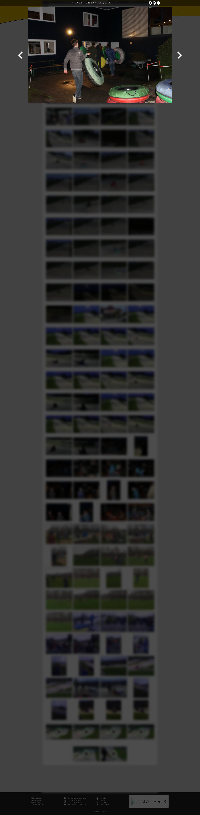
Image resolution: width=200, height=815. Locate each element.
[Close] (158, 3)
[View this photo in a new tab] (154, 3)
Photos (74, 3)
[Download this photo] (150, 3)
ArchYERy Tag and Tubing (103, 3)
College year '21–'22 (86, 3)
